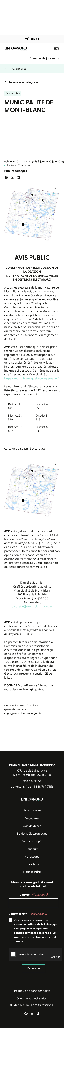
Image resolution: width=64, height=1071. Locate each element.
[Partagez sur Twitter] (12, 178)
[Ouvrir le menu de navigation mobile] (57, 48)
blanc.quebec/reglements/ (41, 378)
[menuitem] (45, 58)
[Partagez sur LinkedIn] (18, 178)
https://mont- (13, 378)
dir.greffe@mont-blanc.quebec (32, 606)
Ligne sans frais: (32, 786)
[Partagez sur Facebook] (6, 178)
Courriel (33, 894)
